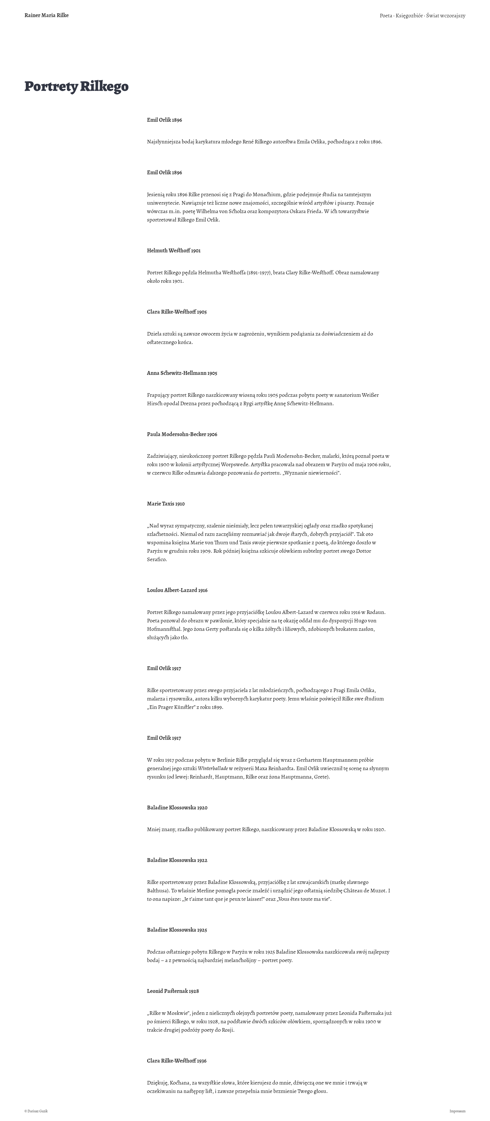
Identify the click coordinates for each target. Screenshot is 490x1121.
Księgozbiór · (410, 15)
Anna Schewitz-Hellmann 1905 (182, 373)
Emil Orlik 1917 (164, 668)
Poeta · (387, 15)
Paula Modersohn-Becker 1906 (182, 434)
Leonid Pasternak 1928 (173, 991)
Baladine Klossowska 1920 (177, 807)
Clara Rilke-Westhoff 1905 (177, 312)
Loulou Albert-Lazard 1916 (177, 590)
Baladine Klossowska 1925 (177, 930)
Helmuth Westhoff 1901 (174, 250)
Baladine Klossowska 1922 (177, 860)
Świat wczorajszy (445, 15)
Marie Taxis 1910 (166, 504)
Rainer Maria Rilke (46, 15)
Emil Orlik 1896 (164, 120)
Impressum (457, 1111)
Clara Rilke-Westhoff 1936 (176, 1061)
